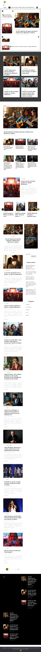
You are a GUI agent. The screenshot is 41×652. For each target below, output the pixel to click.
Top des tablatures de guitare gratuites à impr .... (8, 215)
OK (20, 650)
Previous (15, 20)
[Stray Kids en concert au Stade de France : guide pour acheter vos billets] (13, 471)
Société (27, 315)
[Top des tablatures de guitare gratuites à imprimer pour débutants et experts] (27, 20)
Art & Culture (9, 371)
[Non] (39, 649)
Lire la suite (22, 197)
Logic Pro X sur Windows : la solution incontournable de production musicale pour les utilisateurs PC (20, 165)
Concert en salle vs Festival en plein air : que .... (32, 215)
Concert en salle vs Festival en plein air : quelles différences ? (7, 26)
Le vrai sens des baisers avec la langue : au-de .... (19, 215)
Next (39, 20)
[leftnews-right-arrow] (2, 11)
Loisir (19, 29)
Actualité (28, 304)
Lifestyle (26, 68)
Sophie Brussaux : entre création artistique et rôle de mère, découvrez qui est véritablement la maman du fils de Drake (8, 166)
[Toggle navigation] (3, 5)
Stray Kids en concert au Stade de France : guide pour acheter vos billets (12, 483)
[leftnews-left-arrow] (12, 11)
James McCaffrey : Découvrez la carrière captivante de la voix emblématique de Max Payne (32, 165)
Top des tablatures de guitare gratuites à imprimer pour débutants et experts (27, 32)
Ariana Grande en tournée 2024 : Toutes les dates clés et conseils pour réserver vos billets (12, 518)
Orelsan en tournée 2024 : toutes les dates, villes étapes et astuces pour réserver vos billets (29, 94)
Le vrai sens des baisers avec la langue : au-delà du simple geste (29, 71)
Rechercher (28, 254)
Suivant (18, 569)
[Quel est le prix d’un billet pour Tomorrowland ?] (13, 539)
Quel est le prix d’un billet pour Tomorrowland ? (12, 551)
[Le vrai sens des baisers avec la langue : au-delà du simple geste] (29, 61)
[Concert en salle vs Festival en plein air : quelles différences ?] (7, 18)
